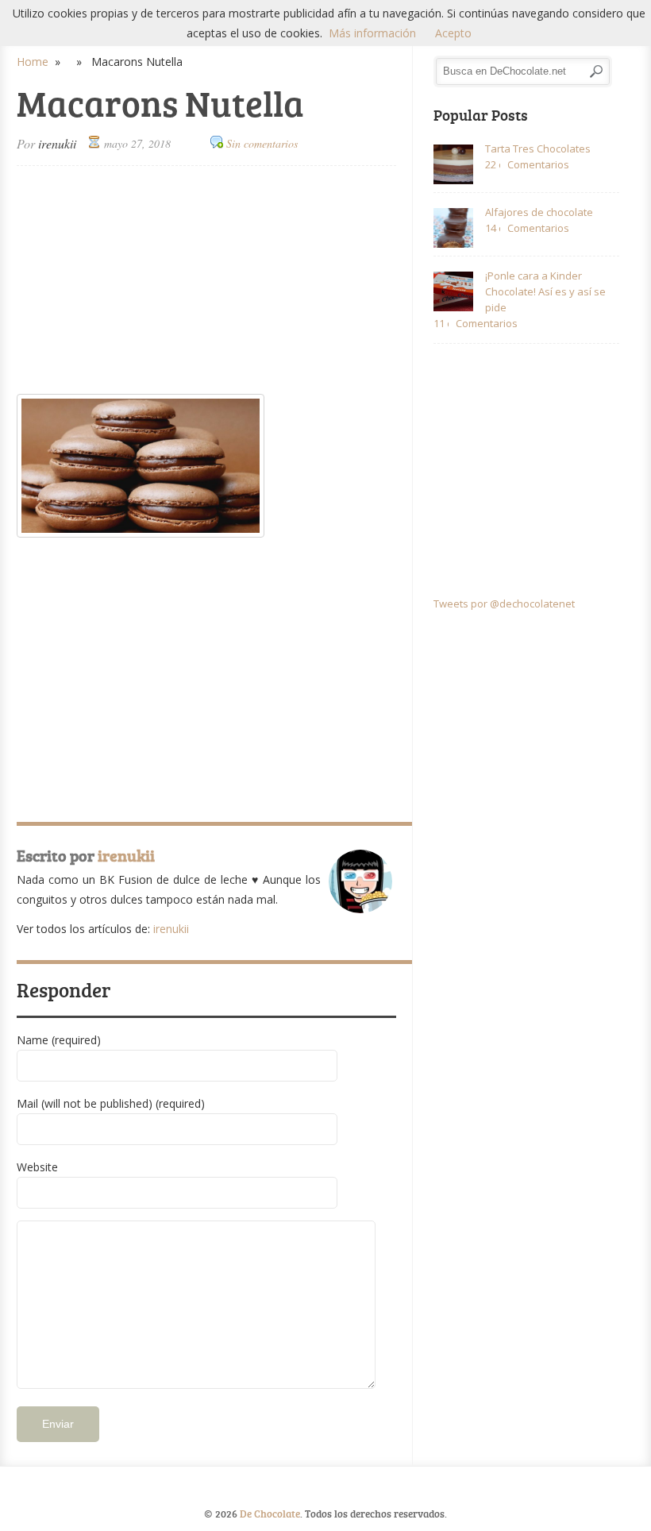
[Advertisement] (206, 281)
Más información (372, 32)
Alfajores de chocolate (539, 212)
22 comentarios (492, 164)
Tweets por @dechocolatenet (504, 603)
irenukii (57, 143)
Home (32, 61)
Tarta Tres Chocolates (538, 148)
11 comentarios (441, 323)
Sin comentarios (262, 143)
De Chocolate (270, 1513)
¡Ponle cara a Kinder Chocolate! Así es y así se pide (545, 291)
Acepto (453, 32)
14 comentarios (492, 228)
